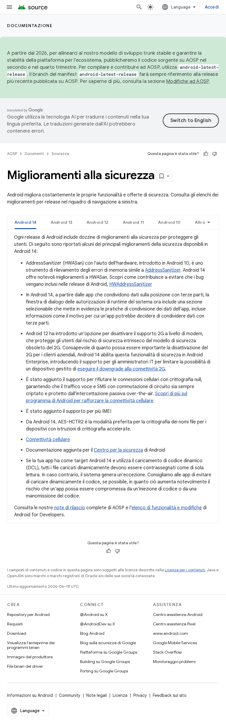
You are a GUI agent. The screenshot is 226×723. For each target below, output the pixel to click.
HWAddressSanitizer (130, 284)
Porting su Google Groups (104, 671)
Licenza (120, 695)
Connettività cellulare (48, 440)
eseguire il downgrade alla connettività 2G (121, 369)
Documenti (34, 153)
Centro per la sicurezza (118, 450)
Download (16, 633)
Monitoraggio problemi (174, 661)
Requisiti (15, 624)
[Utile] (205, 153)
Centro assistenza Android (177, 614)
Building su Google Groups (105, 661)
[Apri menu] (9, 7)
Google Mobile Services (175, 642)
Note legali (96, 695)
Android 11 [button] (133, 222)
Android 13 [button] (62, 222)
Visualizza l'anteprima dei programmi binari (31, 645)
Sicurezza (60, 153)
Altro (200, 222)
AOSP (12, 153)
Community (69, 695)
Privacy (140, 695)
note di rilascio (69, 508)
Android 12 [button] (98, 222)
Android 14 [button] (25, 222)
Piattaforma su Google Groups (108, 652)
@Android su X (94, 614)
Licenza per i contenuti (185, 569)
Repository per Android (28, 614)
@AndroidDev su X (97, 624)
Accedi (212, 7)
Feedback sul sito (170, 695)
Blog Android (92, 633)
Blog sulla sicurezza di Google (108, 642)
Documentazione (29, 25)
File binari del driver (25, 666)
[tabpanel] (113, 376)
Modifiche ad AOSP (187, 81)
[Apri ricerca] (139, 7)
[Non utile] (214, 153)
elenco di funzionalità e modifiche (167, 508)
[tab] (25, 222)
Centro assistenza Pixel (174, 624)
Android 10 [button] (169, 222)
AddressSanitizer (162, 270)
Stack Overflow (167, 652)
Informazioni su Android (30, 695)
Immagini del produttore (30, 656)
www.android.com (170, 633)
